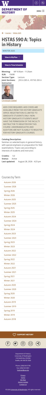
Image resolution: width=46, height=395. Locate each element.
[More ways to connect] (38, 343)
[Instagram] (23, 343)
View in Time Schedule (14, 65)
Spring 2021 (9, 276)
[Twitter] (16, 343)
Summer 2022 (10, 255)
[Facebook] (8, 343)
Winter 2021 (9, 280)
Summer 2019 (10, 306)
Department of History (14, 11)
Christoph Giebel (9, 100)
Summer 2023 (10, 238)
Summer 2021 (10, 272)
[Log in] (36, 3)
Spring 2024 (9, 225)
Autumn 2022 (10, 250)
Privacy (23, 375)
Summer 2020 (10, 289)
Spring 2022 (9, 259)
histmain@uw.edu (23, 370)
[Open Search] (43, 3)
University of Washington (19, 390)
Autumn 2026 (10, 182)
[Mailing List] (31, 343)
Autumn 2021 (10, 268)
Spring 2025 (9, 208)
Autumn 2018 (10, 319)
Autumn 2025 (10, 199)
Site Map (23, 380)
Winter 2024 (9, 229)
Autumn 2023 (10, 233)
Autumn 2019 (10, 302)
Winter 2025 (17, 33)
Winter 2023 (9, 246)
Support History (25, 334)
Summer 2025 (10, 203)
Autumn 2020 (10, 285)
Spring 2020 (9, 293)
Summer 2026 (10, 186)
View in (11, 57)
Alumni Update (23, 382)
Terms (23, 378)
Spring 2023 (9, 242)
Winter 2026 (9, 195)
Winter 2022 (9, 263)
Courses (8, 33)
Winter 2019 (9, 315)
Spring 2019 (9, 310)
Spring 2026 (9, 191)
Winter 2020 (9, 297)
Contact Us (23, 385)
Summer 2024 (10, 221)
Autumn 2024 (10, 216)
